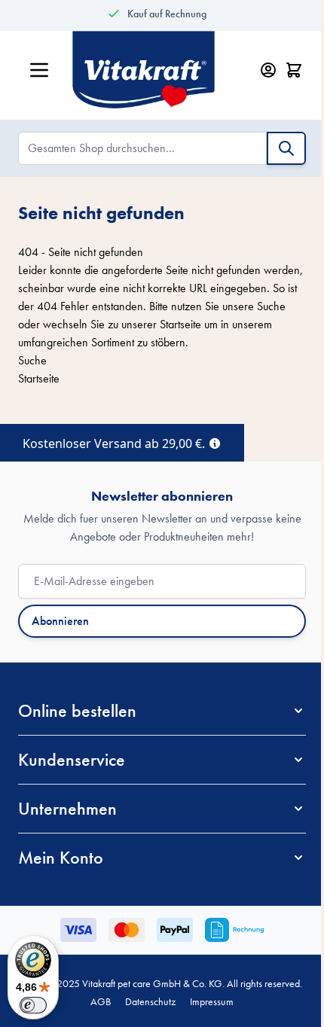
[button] (162, 711)
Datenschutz (150, 1001)
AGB (100, 1001)
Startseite (180, 324)
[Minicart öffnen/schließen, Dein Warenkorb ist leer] (294, 70)
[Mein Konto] (268, 70)
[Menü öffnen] (39, 70)
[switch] (33, 1005)
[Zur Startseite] (158, 70)
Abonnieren (60, 621)
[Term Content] (215, 442)
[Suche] (286, 148)
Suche (271, 306)
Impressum (212, 1001)
